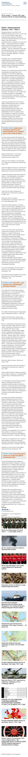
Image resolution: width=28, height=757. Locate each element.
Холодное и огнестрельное (7, 3)
